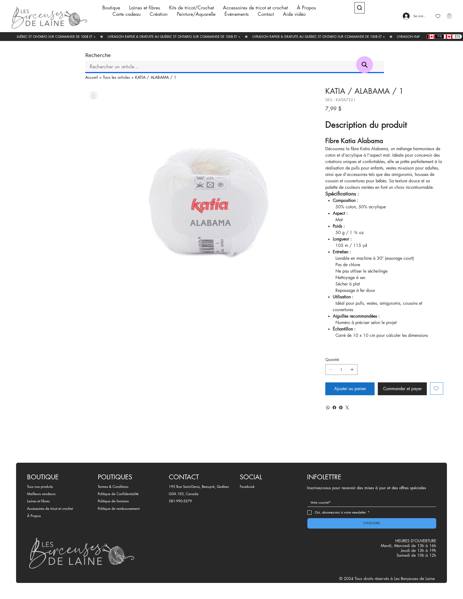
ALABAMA (160, 77)
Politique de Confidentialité (118, 493)
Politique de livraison (113, 501)
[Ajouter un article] (352, 369)
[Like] (438, 16)
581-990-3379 (180, 501)
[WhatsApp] (328, 407)
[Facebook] (334, 407)
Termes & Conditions (113, 486)
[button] (449, 15)
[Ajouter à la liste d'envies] (436, 388)
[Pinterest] (340, 407)
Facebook (247, 486)
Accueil (91, 77)
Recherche (98, 55)
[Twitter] (347, 407)
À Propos (34, 515)
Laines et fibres (38, 501)
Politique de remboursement (119, 508)
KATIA (140, 77)
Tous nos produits (40, 486)
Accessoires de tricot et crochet (50, 508)
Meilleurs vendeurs (41, 493)
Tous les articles (116, 77)
